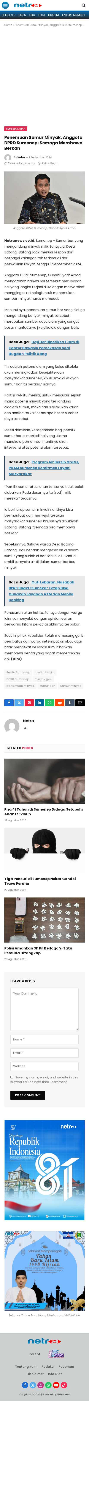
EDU (32, 15)
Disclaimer (35, 1374)
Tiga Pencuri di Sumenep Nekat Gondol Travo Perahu (40, 881)
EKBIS (22, 15)
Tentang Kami (26, 1366)
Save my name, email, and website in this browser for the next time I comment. (44, 1079)
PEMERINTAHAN (15, 128)
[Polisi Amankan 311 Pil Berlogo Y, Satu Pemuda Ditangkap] (44, 920)
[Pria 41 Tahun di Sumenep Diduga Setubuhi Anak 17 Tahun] (44, 781)
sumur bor (47, 686)
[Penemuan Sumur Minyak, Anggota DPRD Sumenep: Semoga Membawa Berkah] (44, 197)
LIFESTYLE (8, 15)
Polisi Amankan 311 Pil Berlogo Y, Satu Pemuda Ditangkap (38, 951)
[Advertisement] (44, 80)
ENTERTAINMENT (73, 15)
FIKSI (41, 15)
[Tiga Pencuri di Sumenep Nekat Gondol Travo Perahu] (44, 850)
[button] (5, 5)
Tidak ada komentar (21, 163)
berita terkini (45, 672)
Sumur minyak (70, 686)
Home (8, 25)
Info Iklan (55, 1374)
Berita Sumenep (18, 672)
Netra (21, 157)
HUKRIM (53, 15)
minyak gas (43, 679)
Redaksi (48, 1366)
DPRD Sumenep (17, 679)
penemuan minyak (20, 686)
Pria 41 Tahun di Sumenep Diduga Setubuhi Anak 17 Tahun (43, 812)
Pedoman (66, 1366)
